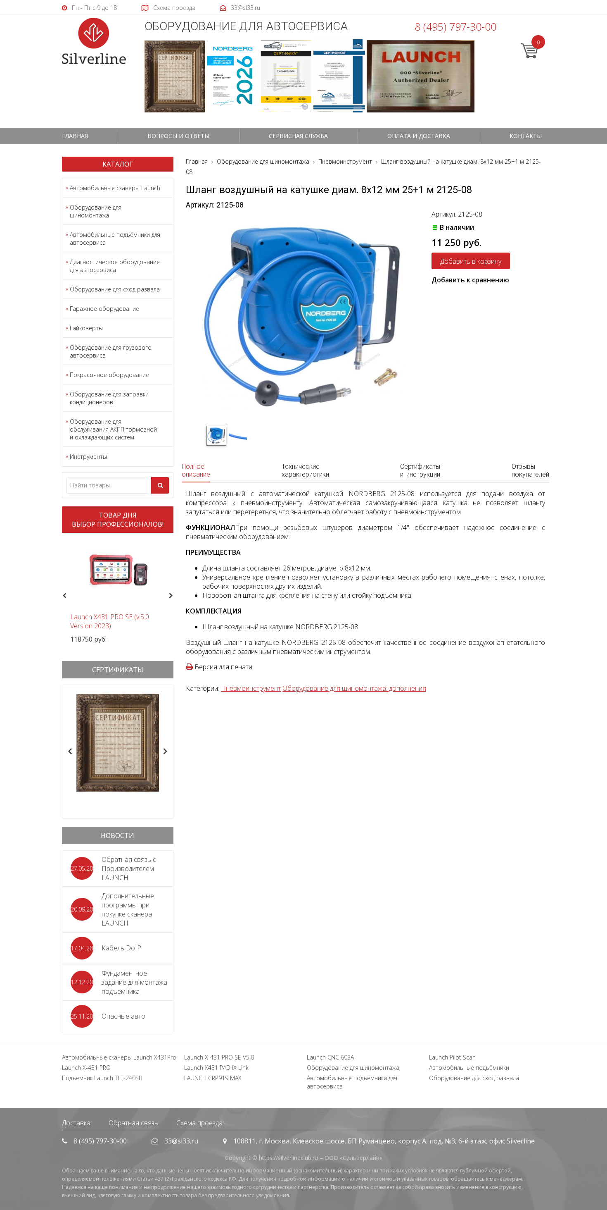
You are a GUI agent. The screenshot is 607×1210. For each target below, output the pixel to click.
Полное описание (196, 470)
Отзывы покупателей (530, 470)
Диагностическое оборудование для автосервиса (115, 266)
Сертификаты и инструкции (420, 470)
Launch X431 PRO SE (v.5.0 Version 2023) (109, 621)
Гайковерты (86, 328)
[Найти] (160, 485)
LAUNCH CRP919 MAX (213, 1078)
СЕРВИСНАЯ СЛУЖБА (298, 136)
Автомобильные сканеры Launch (115, 188)
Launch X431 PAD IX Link (216, 1068)
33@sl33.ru (181, 1141)
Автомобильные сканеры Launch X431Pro (119, 1057)
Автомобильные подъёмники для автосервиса (115, 238)
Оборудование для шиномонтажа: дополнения (354, 688)
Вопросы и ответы (178, 136)
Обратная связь (133, 1122)
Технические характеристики (305, 470)
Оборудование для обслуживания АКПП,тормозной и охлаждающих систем (113, 429)
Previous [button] (63, 596)
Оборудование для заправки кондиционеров (109, 398)
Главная (75, 136)
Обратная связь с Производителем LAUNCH (129, 868)
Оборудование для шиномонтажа (95, 211)
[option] (117, 591)
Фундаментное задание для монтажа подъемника (134, 982)
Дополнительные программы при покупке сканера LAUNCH (128, 909)
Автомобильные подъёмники (469, 1068)
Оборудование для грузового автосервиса (111, 351)
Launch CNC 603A (330, 1057)
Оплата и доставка (418, 136)
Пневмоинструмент (251, 688)
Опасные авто (123, 1016)
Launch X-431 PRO (86, 1068)
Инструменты (88, 457)
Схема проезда (199, 1122)
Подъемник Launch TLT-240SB (102, 1078)
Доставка (76, 1122)
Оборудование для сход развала (115, 289)
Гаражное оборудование (104, 309)
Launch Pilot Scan (452, 1057)
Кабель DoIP (121, 947)
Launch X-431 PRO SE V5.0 (219, 1057)
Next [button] (174, 596)
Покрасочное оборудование (109, 375)
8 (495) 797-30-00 (455, 26)
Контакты (526, 136)
